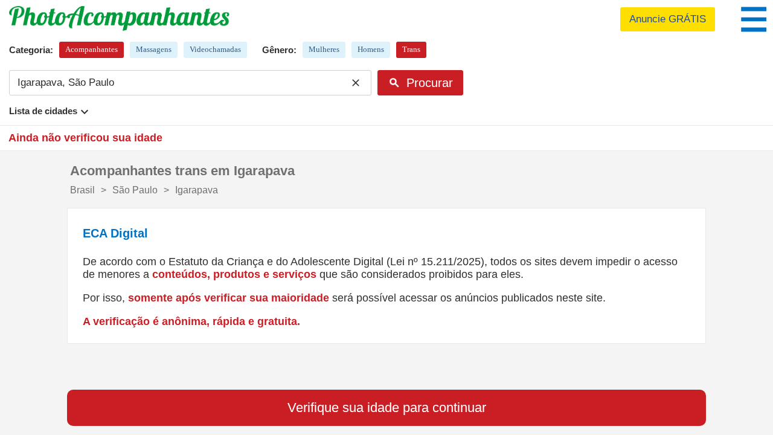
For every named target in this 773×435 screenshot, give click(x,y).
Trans (411, 49)
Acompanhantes (91, 49)
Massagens (154, 49)
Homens (371, 49)
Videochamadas (215, 49)
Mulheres (324, 49)
